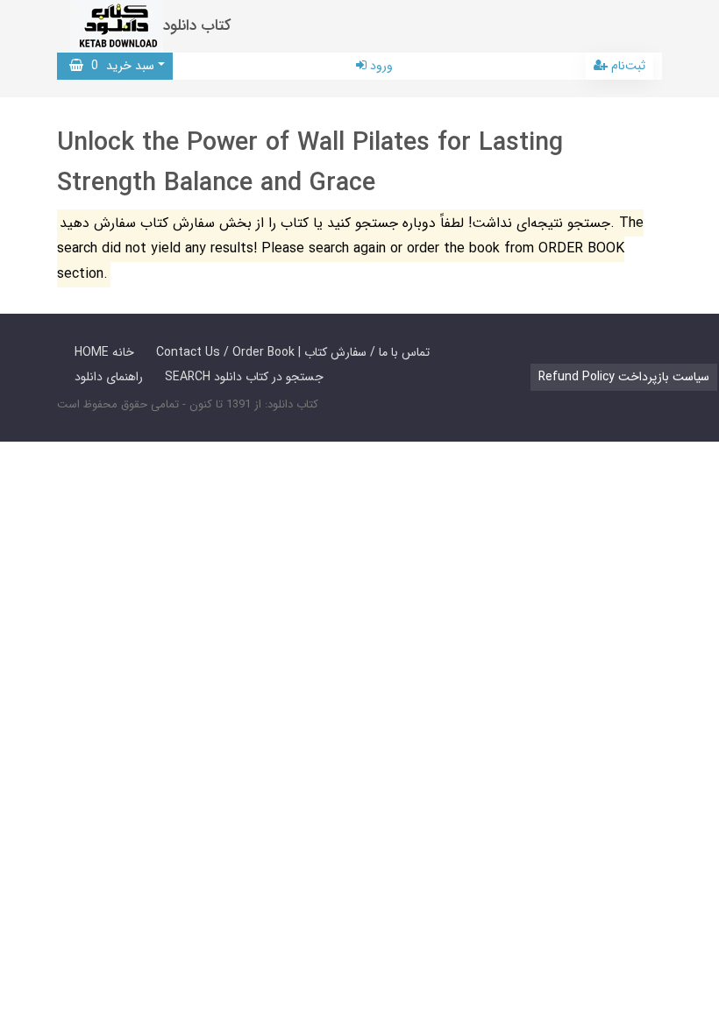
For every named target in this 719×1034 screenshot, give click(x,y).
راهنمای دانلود (109, 376)
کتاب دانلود (197, 26)
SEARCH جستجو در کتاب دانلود (244, 376)
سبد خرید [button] (118, 65)
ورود (380, 65)
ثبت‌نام (626, 65)
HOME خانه (104, 352)
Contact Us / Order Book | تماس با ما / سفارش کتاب (293, 352)
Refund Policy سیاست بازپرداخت (623, 376)
